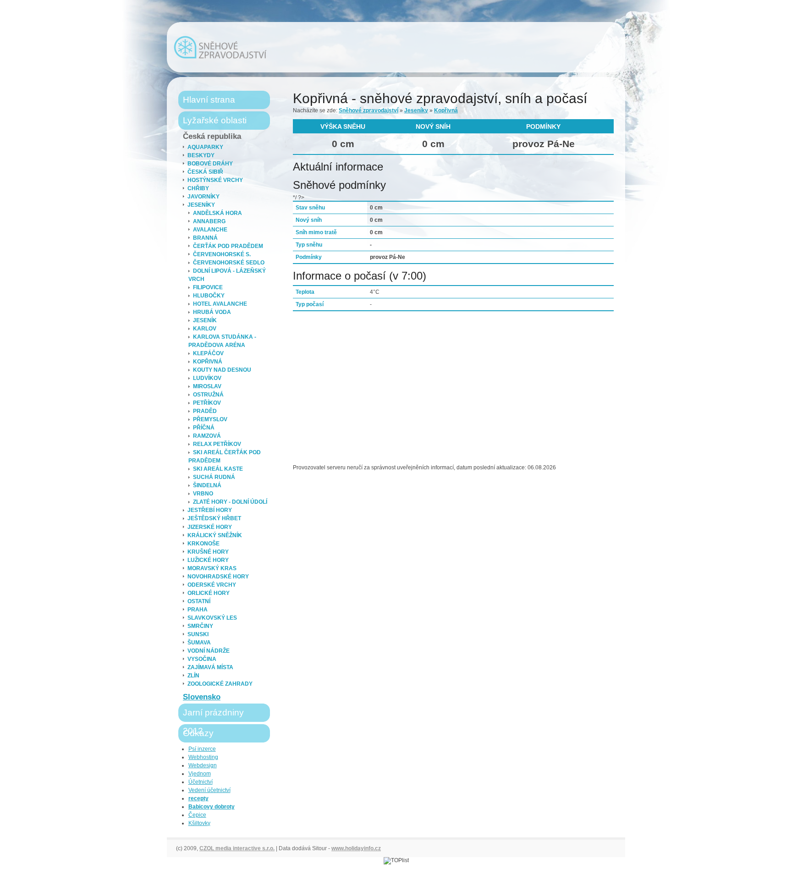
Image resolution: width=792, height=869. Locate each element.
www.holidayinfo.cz (356, 848)
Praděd (205, 411)
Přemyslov (210, 419)
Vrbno (203, 493)
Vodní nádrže (208, 651)
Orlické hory (208, 593)
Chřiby (198, 188)
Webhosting (203, 757)
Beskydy (200, 155)
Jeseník (205, 320)
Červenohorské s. (222, 254)
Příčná (203, 427)
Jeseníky (201, 205)
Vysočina (201, 659)
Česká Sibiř (205, 172)
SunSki (198, 634)
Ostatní (198, 601)
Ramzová (207, 436)
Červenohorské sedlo (228, 262)
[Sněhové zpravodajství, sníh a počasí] (220, 47)
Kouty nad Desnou (222, 370)
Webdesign (202, 765)
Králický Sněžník (214, 535)
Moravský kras (211, 568)
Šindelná (207, 485)
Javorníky (203, 196)
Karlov (204, 328)
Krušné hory (208, 552)
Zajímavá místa (210, 667)
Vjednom (199, 773)
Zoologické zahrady (220, 684)
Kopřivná (207, 361)
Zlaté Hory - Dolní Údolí (230, 502)
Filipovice (208, 287)
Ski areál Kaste (218, 469)
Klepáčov (208, 353)
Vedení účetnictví (209, 790)
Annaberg (209, 221)
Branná (205, 238)
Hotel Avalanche (220, 304)
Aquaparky (205, 147)
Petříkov (207, 403)
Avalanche (210, 229)
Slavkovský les (212, 618)
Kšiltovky (199, 823)
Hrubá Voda (212, 312)
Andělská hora (217, 213)
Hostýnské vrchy (215, 180)
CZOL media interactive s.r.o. (237, 848)
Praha (197, 609)
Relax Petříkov (217, 444)
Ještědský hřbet (214, 518)
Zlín (193, 675)
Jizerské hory (209, 527)
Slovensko (201, 697)
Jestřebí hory (209, 510)
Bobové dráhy (210, 163)
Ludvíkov (207, 378)
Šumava (199, 642)
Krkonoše (203, 543)
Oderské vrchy (211, 585)
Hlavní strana (209, 99)
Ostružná (208, 394)
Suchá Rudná (214, 477)
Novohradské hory (218, 576)
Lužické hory (208, 560)
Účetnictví (200, 782)
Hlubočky (209, 295)
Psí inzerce (202, 749)
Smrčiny (200, 626)
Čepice (197, 815)
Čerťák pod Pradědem (228, 246)
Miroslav (207, 386)
